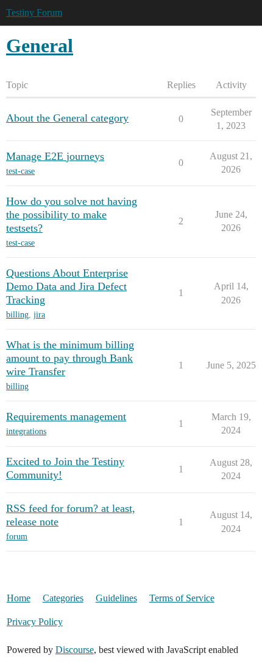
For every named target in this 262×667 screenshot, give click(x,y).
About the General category (67, 118)
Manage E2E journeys (55, 156)
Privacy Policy (35, 622)
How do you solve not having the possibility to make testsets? (71, 214)
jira (39, 314)
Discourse (74, 650)
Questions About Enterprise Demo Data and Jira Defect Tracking (67, 286)
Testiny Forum (34, 12)
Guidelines (116, 598)
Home (18, 598)
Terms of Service (181, 598)
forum (16, 536)
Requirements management (66, 416)
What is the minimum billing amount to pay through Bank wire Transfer (70, 358)
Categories (63, 598)
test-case (20, 171)
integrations (26, 431)
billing (17, 314)
